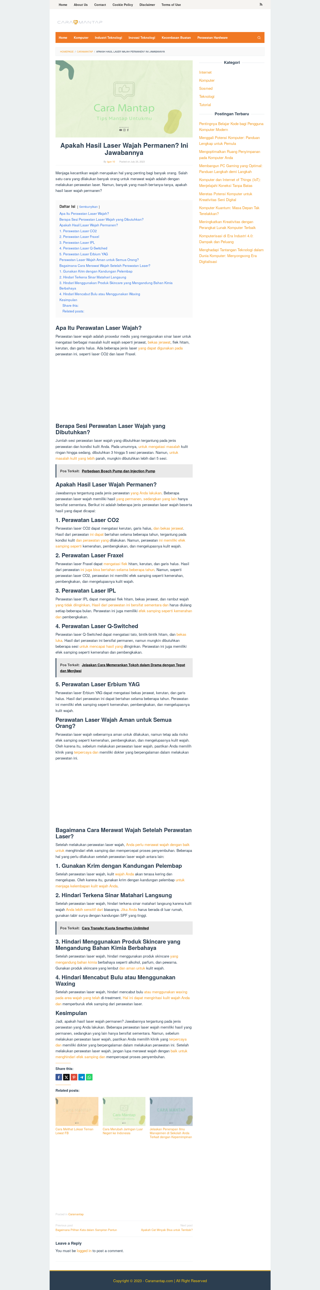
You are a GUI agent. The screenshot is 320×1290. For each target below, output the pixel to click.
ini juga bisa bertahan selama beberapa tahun (117, 569)
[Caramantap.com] (79, 21)
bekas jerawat (159, 342)
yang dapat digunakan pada (160, 348)
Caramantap (76, 1214)
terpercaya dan (86, 752)
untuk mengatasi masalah (159, 446)
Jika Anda (129, 909)
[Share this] (59, 1077)
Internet (205, 72)
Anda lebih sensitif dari (84, 909)
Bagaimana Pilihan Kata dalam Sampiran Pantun (86, 1227)
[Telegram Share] (81, 1077)
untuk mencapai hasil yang (101, 646)
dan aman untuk (132, 968)
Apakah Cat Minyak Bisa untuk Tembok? (167, 1227)
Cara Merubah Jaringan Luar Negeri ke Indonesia (123, 1131)
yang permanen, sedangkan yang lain (146, 498)
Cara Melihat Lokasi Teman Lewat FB (74, 1131)
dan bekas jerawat (168, 528)
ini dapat (97, 534)
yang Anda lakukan (146, 492)
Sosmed (205, 88)
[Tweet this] (66, 1077)
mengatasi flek (115, 563)
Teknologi (206, 96)
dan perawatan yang (92, 540)
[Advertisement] (124, 390)
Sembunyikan (88, 206)
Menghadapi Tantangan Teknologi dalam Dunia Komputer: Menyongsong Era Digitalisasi (231, 255)
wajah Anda (124, 873)
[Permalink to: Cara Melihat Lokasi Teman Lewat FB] (77, 1111)
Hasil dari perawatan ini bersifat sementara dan (130, 604)
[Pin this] (74, 1077)
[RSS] (261, 4)
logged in (84, 1250)
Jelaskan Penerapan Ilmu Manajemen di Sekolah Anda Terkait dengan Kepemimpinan (171, 1133)
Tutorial (205, 104)
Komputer (207, 80)
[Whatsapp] (89, 1077)
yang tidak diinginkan (73, 604)
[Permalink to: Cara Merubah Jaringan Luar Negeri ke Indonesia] (124, 1111)
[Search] (259, 37)
